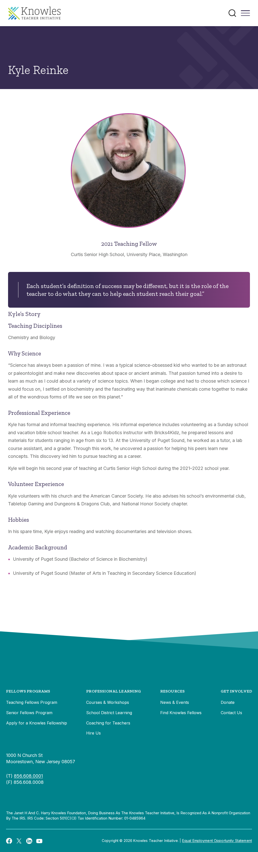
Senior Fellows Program (29, 712)
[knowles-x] (19, 840)
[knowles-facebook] (9, 840)
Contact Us (231, 712)
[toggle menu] (245, 14)
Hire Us (93, 733)
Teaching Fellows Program (31, 702)
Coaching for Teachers (108, 722)
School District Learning (109, 712)
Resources (172, 691)
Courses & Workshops (107, 702)
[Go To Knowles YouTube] (39, 841)
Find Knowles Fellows (181, 712)
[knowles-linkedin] (29, 840)
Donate (228, 702)
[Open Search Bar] (232, 13)
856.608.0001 (28, 776)
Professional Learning (113, 691)
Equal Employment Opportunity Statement (217, 840)
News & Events (174, 702)
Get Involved (236, 691)
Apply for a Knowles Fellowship (36, 722)
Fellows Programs (28, 691)
